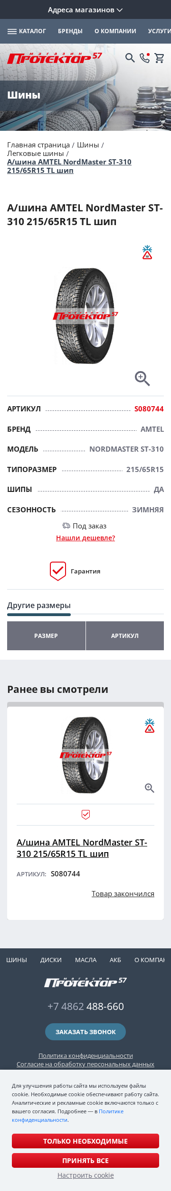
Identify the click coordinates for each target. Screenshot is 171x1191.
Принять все (85, 1160)
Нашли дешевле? (85, 537)
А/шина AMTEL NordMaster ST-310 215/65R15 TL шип (69, 166)
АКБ (115, 959)
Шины (88, 144)
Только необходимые (85, 1141)
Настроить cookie (85, 1175)
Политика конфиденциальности (85, 1055)
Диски (51, 959)
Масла (85, 959)
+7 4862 (86, 1006)
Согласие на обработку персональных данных (85, 1064)
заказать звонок (86, 1031)
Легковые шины (35, 153)
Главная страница (38, 144)
